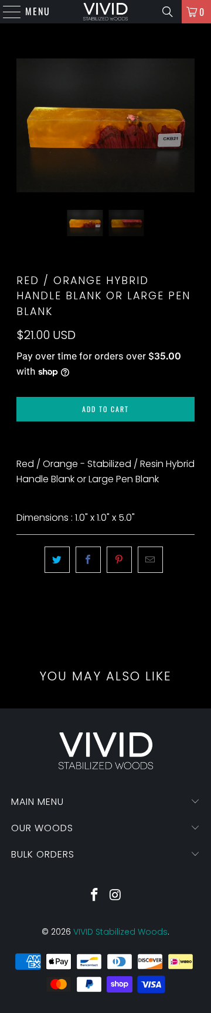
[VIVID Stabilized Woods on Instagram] (115, 896)
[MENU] (6, 11)
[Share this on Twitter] (57, 560)
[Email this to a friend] (150, 560)
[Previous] (25, 125)
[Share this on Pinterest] (119, 560)
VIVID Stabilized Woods (120, 932)
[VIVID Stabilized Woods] (105, 11)
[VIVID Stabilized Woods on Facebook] (94, 896)
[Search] (167, 11)
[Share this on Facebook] (88, 560)
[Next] (185, 125)
